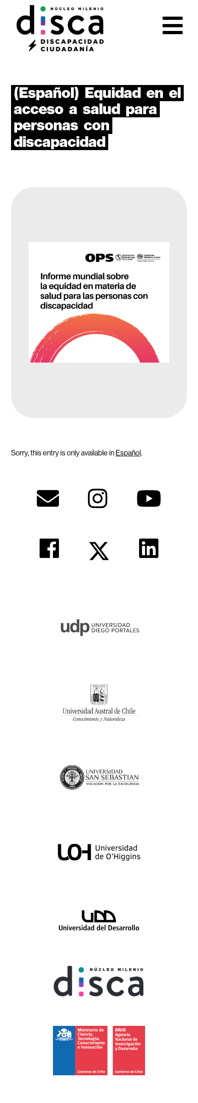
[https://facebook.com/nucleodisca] (49, 548)
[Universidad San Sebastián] (99, 777)
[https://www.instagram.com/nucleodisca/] (97, 498)
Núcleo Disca (60, 28)
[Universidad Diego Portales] (99, 626)
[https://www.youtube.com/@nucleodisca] (148, 498)
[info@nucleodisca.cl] (48, 498)
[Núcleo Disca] (99, 980)
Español (128, 452)
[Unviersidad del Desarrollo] (99, 919)
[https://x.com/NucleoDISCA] (99, 551)
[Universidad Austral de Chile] (99, 701)
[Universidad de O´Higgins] (99, 851)
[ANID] (99, 1050)
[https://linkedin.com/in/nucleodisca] (148, 548)
